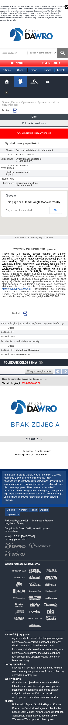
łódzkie (55, 697)
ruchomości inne (21, 656)
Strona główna (10, 102)
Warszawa (18, 719)
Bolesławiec (18, 704)
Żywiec (50, 719)
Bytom (29, 704)
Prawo (34, 70)
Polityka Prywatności (16, 520)
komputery (18, 649)
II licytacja (29, 667)
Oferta (20, 70)
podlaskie (33, 689)
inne (35, 645)
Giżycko (47, 704)
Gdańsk (38, 704)
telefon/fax (54, 656)
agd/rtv (16, 638)
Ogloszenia (27, 102)
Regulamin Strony (14, 523)
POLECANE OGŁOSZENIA (21, 362)
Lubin (50, 708)
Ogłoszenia (13, 514)
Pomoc (47, 70)
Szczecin (44, 715)
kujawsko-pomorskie (38, 682)
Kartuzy (57, 704)
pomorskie (44, 689)
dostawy (56, 642)
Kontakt (61, 70)
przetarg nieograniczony (31, 671)
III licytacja (42, 667)
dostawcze (45, 642)
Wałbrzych (30, 719)
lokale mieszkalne (34, 649)
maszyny (32, 652)
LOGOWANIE (17, 63)
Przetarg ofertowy (54, 671)
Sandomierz (18, 715)
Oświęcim (49, 711)
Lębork (16, 711)
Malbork (30, 711)
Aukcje (44, 509)
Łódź (23, 711)
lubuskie (16, 686)
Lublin (57, 708)
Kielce (15, 708)
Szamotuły (32, 715)
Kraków (24, 708)
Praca (34, 509)
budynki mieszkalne (31, 638)
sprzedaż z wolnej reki (24, 675)
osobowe (55, 652)
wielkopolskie (19, 697)
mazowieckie (29, 686)
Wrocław (41, 719)
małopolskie (43, 686)
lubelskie (54, 682)
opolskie (55, 686)
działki (15, 645)
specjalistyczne (39, 656)
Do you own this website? (19, 210)
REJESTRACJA (51, 63)
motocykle (43, 652)
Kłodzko (33, 708)
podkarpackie (19, 689)
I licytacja (17, 667)
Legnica (42, 708)
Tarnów (53, 715)
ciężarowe (32, 642)
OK (55, 210)
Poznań (59, 711)
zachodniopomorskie (39, 697)
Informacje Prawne (42, 520)
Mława (39, 711)
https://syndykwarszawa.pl (16, 288)
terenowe (17, 660)
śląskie (55, 689)
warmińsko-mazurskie (41, 693)
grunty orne (26, 645)
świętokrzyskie (20, 693)
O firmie (7, 70)
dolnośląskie (19, 682)
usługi (26, 660)
